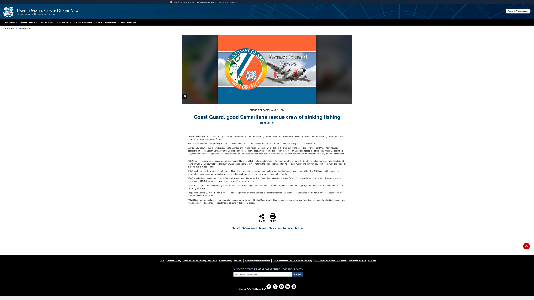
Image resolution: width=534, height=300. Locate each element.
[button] (228, 2)
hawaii (264, 228)
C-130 (300, 228)
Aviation (289, 228)
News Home (10, 22)
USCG (238, 228)
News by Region (28, 22)
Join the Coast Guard (106, 22)
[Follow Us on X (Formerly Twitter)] (275, 286)
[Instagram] (293, 286)
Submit (297, 274)
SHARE (262, 221)
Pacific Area (47, 22)
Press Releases (128, 22)
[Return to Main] (526, 247)
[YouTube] (281, 286)
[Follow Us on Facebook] (268, 286)
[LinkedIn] (287, 286)
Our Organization (83, 22)
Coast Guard (251, 228)
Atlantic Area (64, 22)
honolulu (276, 228)
